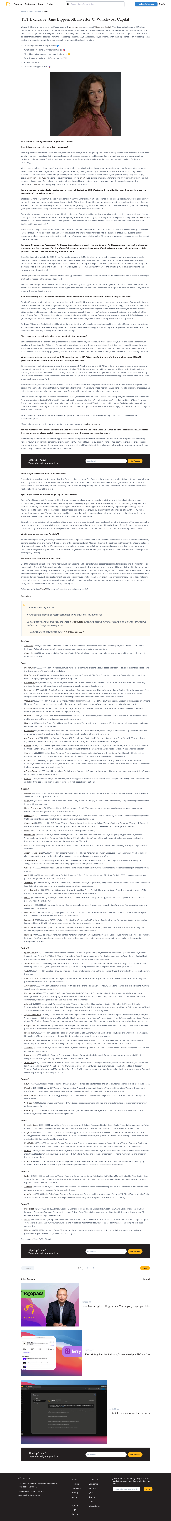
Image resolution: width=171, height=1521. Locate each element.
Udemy (27, 1230)
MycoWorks (29, 993)
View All (146, 1279)
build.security (30, 682)
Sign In (162, 4)
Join (148, 1489)
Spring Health (30, 952)
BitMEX (143, 217)
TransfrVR (28, 882)
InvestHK (84, 178)
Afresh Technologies (33, 853)
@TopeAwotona (77, 621)
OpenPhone (29, 834)
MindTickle (29, 1143)
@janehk (43, 589)
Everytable (29, 1055)
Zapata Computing (32, 1014)
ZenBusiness (29, 963)
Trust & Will (29, 1062)
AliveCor (28, 1194)
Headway (28, 815)
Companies (94, 1479)
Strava (27, 1219)
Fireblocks (28, 1033)
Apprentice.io (30, 1040)
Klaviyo (27, 1084)
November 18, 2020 (74, 631)
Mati (26, 845)
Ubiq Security (30, 675)
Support (75, 1514)
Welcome (28, 867)
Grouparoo (29, 730)
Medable (28, 1088)
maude (27, 760)
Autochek (28, 645)
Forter (27, 1176)
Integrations (94, 1506)
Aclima (27, 1004)
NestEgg (28, 935)
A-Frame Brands (31, 771)
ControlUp (29, 1110)
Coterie (27, 745)
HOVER (27, 1150)
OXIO (26, 875)
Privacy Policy (23, 1491)
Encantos (28, 690)
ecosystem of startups (36, 178)
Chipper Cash (30, 1025)
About (74, 1497)
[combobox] (95, 4)
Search (92, 1497)
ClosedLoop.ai (30, 890)
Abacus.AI (28, 1047)
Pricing (50, 4)
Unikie (27, 830)
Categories (93, 1484)
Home (74, 1479)
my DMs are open (92, 424)
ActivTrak (28, 986)
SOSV (27, 184)
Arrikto (27, 905)
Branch (27, 778)
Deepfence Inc (30, 912)
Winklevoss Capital (102, 27)
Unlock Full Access (146, 4)
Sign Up (75, 1505)
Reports (92, 1488)
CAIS (26, 971)
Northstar (28, 927)
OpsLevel (28, 701)
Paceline (28, 708)
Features (17, 4)
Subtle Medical (30, 860)
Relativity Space (31, 1125)
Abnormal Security (32, 978)
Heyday (27, 793)
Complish (28, 653)
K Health (28, 1161)
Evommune (29, 668)
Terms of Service (37, 1491)
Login (74, 1509)
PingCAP (28, 1132)
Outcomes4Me (30, 715)
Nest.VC (37, 184)
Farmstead (29, 920)
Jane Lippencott (75, 27)
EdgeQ (27, 800)
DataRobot (29, 1209)
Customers (29, 4)
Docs (40, 4)
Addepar (28, 1186)
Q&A (91, 1492)
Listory (27, 723)
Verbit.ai (28, 1103)
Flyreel (27, 897)
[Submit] (68, 4)
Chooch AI (28, 823)
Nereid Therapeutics (33, 808)
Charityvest (29, 753)
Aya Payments (30, 738)
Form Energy (30, 1095)
